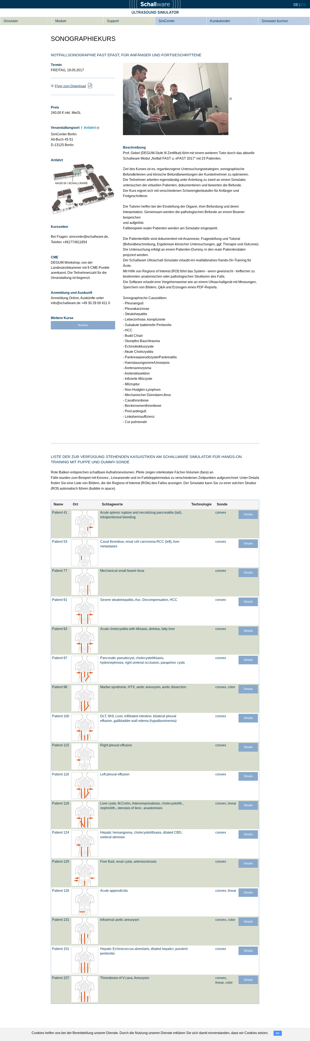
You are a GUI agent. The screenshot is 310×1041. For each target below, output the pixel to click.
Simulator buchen (275, 21)
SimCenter (167, 21)
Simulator (11, 21)
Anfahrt (90, 127)
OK (277, 1033)
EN (303, 5)
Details (248, 514)
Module (60, 21)
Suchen (83, 325)
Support (113, 21)
